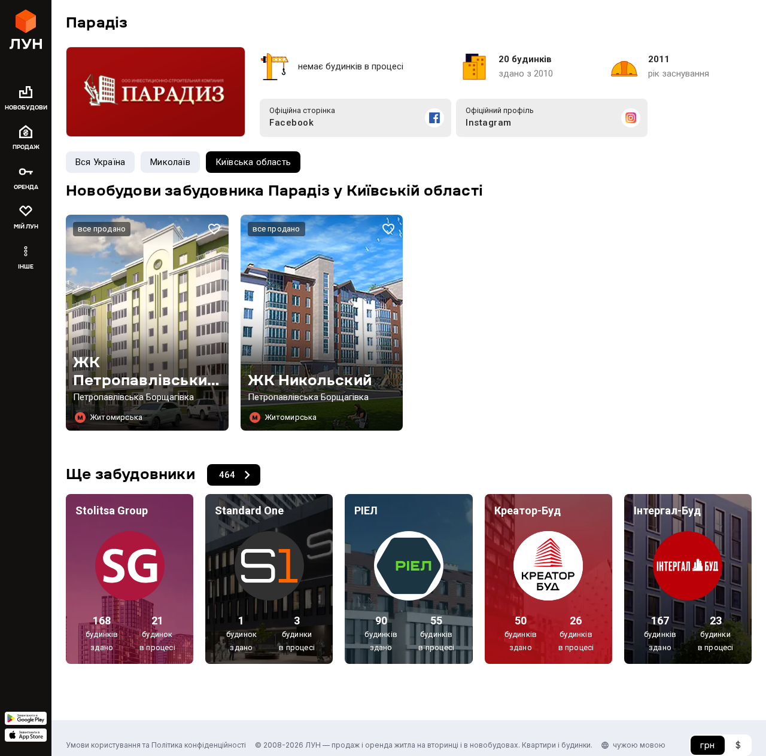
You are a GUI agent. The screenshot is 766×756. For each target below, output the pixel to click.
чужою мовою (639, 744)
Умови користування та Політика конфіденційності (156, 744)
